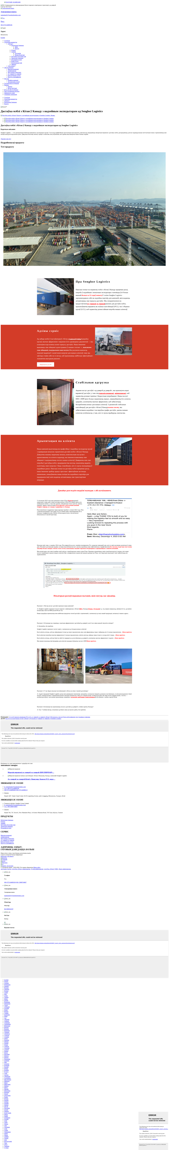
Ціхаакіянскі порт (16, 59)
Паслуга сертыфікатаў (14, 77)
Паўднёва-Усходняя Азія (18, 56)
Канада (17, 48)
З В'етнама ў (11, 66)
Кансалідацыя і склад (14, 75)
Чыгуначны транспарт (14, 72)
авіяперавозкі (26, 869)
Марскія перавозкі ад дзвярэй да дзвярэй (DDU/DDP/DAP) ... (31, 772)
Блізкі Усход (14, 61)
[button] (45, 364)
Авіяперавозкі (12, 71)
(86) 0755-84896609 (10, 790)
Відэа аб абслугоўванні (11, 90)
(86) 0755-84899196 (10, 882)
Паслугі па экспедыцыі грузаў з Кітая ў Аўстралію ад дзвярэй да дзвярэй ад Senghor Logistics (33, 718)
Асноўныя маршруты (10, 42)
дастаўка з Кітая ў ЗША (51, 869)
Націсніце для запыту (7, 856)
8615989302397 (8, 909)
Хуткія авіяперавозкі (37, 869)
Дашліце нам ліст (6, 139)
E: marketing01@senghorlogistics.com (15, 787)
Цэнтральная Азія (16, 63)
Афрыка (13, 64)
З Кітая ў (10, 44)
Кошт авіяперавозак (65, 869)
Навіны (6, 85)
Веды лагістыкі (12, 88)
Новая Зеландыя (20, 55)
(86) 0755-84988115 (22, 790)
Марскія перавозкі (13, 69)
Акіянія (13, 52)
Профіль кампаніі (13, 80)
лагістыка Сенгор (6, 869)
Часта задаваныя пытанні (11, 91)
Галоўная (7, 40)
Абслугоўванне (8, 67)
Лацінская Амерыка (17, 58)
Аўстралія (18, 53)
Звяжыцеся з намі (9, 93)
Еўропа (13, 50)
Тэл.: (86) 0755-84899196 (11, 788)
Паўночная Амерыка (17, 45)
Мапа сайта (36, 867)
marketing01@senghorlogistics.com (14, 895)
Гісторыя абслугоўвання (11, 83)
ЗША (16, 47)
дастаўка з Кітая (17, 869)
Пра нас (6, 78)
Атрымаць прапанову (10, 94)
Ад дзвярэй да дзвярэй (14, 74)
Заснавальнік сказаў (14, 82)
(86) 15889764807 (21, 882)
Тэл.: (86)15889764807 (11, 806)
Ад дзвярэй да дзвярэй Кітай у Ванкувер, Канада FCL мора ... (31, 779)
